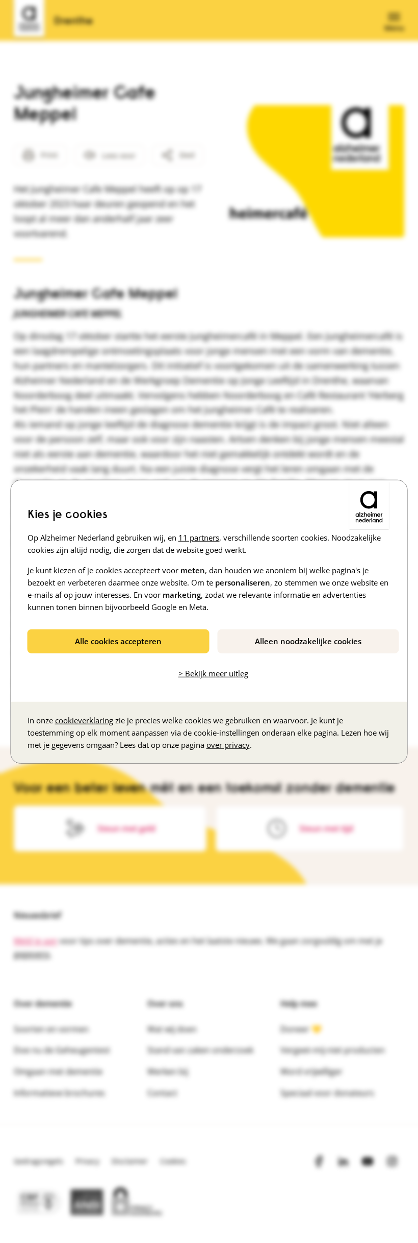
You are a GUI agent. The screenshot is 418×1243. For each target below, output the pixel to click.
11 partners (198, 537)
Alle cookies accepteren (118, 641)
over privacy (228, 745)
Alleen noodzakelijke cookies (308, 641)
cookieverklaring (84, 720)
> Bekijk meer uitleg (213, 673)
